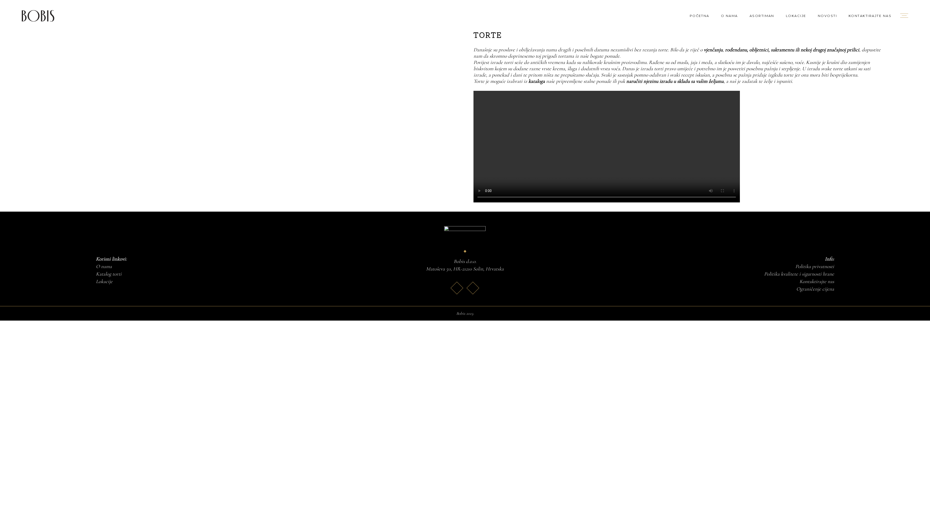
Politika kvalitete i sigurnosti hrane (799, 274)
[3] (147, 47)
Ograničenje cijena (815, 289)
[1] (147, 35)
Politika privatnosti (814, 266)
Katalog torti (109, 274)
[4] (355, 47)
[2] (355, 35)
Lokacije (104, 281)
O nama (104, 266)
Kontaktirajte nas (816, 281)
